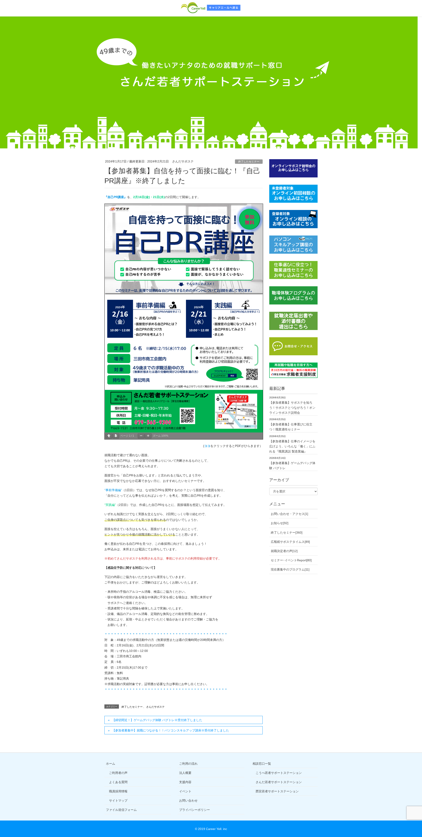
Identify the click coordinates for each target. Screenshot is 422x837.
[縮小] (141, 435)
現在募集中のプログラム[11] (290, 569)
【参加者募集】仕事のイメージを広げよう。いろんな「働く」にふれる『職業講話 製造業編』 (292, 446)
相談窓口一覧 (262, 763)
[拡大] (148, 435)
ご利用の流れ (188, 763)
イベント (185, 791)
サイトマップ (118, 800)
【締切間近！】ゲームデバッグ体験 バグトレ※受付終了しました (157, 720)
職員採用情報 (118, 791)
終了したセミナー (248, 161)
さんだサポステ (155, 706)
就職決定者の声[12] (284, 551)
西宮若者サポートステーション (277, 791)
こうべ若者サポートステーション (279, 773)
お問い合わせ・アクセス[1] (289, 514)
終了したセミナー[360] (286, 532)
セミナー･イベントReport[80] (291, 560)
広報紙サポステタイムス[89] (290, 541)
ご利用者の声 (118, 773)
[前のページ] (109, 435)
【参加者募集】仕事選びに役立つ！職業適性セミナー (290, 427)
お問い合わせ (188, 800)
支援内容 (185, 782)
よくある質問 (118, 782)
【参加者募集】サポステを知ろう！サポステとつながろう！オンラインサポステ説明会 (292, 407)
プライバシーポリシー (194, 809)
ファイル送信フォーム (121, 809)
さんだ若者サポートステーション (279, 782)
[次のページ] (116, 435)
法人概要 (185, 773)
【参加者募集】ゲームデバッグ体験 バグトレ (292, 465)
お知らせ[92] (279, 523)
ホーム (110, 763)
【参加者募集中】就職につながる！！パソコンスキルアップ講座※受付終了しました (170, 730)
